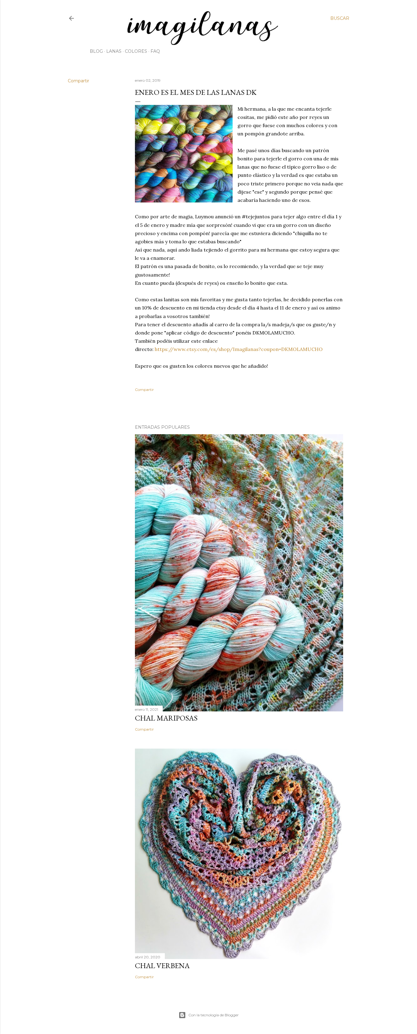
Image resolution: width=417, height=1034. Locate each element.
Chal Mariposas (166, 718)
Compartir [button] (78, 81)
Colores (136, 51)
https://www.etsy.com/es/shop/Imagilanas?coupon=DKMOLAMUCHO (239, 349)
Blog (96, 51)
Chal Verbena (162, 965)
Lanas (113, 51)
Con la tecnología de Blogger (213, 1015)
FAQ (155, 51)
